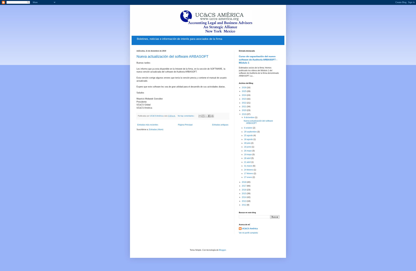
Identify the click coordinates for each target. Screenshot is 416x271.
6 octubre (248, 128)
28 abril (247, 158)
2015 (244, 193)
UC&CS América (250, 228)
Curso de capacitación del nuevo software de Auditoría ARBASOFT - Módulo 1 (258, 59)
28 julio (247, 143)
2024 (244, 95)
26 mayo (248, 151)
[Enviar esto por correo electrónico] (200, 116)
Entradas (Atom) (156, 129)
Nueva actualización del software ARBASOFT (172, 56)
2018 (244, 182)
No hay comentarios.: (186, 116)
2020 (244, 110)
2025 (244, 91)
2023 (244, 99)
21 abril (247, 162)
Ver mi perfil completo (248, 233)
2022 (244, 103)
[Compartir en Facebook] (209, 116)
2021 (244, 106)
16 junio (248, 147)
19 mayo (248, 154)
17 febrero (249, 173)
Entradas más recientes (147, 125)
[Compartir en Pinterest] (212, 116)
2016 (244, 190)
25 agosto (248, 135)
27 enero (248, 177)
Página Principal (185, 125)
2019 (244, 114)
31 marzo (248, 166)
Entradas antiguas (220, 125)
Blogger (222, 250)
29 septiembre (250, 132)
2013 (244, 201)
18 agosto (248, 139)
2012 (244, 205)
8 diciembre (249, 117)
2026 (244, 87)
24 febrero (249, 170)
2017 (244, 186)
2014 (244, 197)
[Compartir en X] (206, 116)
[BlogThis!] (203, 116)
